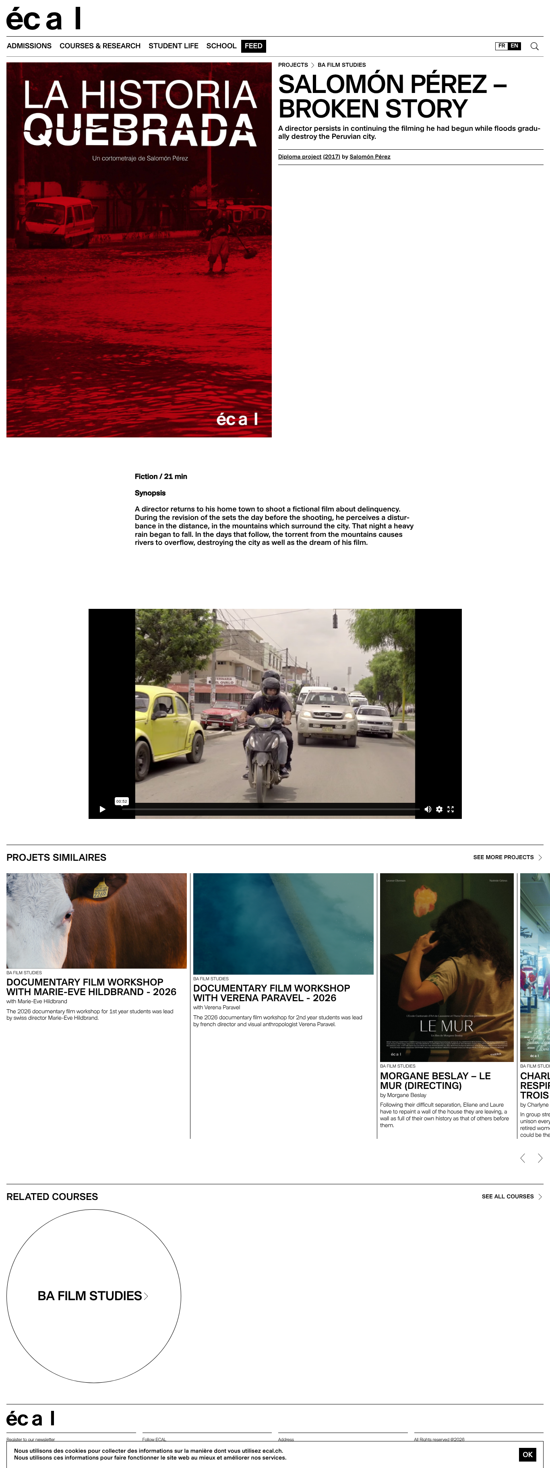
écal (30, 1418)
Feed (254, 46)
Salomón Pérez (370, 157)
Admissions (29, 46)
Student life (173, 46)
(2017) (331, 157)
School (222, 46)
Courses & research (100, 46)
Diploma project (299, 157)
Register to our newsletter (30, 1439)
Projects (293, 65)
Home (43, 18)
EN (514, 46)
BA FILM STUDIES (342, 65)
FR (501, 46)
